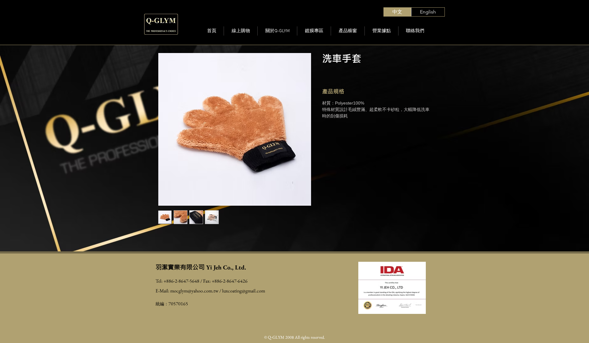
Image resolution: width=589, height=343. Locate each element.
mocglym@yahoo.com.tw (194, 291)
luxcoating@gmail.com (243, 291)
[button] (347, 31)
